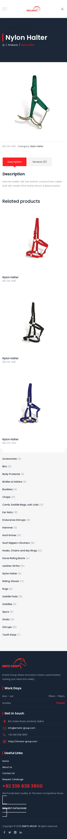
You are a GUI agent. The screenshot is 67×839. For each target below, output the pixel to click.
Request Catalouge (12, 779)
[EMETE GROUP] (33, 9)
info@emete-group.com (21, 728)
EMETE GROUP (29, 826)
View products (33, 248)
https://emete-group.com (22, 741)
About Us (7, 767)
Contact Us (8, 773)
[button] (14, 806)
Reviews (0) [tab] (40, 162)
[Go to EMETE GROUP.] (3, 45)
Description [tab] (14, 162)
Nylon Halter (36, 146)
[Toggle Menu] (4, 8)
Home (5, 761)
